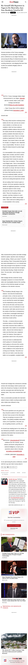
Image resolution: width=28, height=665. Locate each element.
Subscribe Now (14, 528)
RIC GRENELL (5, 474)
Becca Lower (4, 580)
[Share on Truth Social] (5, 467)
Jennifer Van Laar (5, 12)
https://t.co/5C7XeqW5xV (17, 105)
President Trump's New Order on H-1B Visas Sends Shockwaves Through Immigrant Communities (13, 555)
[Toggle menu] (2, 2)
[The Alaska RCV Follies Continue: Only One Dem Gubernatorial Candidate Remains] (14, 640)
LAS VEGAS (12, 472)
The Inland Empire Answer (17, 497)
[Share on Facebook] (8, 467)
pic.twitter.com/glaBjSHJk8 (14, 451)
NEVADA (24, 472)
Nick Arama (4, 602)
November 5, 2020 (18, 110)
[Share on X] (2, 467)
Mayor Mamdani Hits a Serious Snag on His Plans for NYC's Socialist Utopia (12, 577)
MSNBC (18, 472)
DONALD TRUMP (4, 472)
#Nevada (22, 98)
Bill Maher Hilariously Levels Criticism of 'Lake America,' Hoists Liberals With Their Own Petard (14, 600)
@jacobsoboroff (15, 440)
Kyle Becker (4, 557)
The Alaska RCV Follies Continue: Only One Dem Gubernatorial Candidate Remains (13, 651)
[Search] (25, 1)
